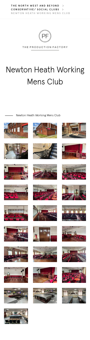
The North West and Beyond (35, 6)
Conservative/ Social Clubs (35, 9)
